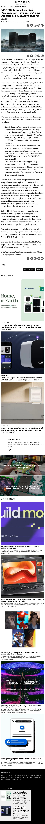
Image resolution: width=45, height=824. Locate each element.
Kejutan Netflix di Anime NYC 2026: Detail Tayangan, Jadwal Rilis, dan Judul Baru (20, 653)
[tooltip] (28, 25)
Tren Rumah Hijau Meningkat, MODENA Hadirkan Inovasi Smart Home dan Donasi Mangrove (21, 327)
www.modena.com (32, 244)
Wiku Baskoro (7, 22)
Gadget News (14, 6)
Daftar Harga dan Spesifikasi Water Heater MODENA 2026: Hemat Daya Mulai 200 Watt (21, 379)
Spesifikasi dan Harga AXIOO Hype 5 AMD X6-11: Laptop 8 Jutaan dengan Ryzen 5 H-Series (22, 600)
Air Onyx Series (29, 269)
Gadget (4, 6)
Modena (39, 269)
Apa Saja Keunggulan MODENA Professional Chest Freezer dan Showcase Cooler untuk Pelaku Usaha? (22, 430)
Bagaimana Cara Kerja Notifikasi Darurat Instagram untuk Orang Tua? (21, 759)
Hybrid (23, 6)
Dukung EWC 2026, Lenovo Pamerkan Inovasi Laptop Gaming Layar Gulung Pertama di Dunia (21, 706)
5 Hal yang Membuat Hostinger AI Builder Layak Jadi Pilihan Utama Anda (20, 547)
